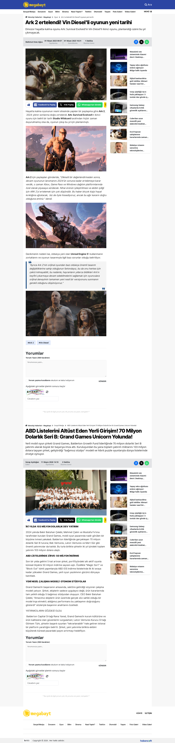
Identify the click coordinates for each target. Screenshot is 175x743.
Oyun (50, 12)
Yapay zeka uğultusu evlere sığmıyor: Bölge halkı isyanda (139, 68)
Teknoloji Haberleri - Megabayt (39, 17)
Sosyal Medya (29, 12)
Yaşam (107, 12)
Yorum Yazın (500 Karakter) (38, 357)
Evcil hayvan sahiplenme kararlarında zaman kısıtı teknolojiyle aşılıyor (138, 135)
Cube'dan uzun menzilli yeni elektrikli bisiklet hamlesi (137, 121)
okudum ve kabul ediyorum (51, 380)
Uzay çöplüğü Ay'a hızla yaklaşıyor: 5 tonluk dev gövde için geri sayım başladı (139, 94)
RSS (27, 740)
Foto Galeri (117, 12)
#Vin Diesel (44, 342)
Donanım (42, 12)
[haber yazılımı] (146, 740)
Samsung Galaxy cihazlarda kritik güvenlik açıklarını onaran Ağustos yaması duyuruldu (138, 108)
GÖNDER (102, 381)
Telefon (88, 12)
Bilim (57, 12)
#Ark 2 (31, 342)
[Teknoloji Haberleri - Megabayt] (37, 713)
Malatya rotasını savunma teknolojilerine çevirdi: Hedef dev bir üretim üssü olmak (139, 148)
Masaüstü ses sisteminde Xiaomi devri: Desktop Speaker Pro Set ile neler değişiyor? (138, 54)
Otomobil (98, 12)
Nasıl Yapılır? (77, 12)
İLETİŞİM (148, 713)
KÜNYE (139, 713)
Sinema (65, 12)
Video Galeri (130, 12)
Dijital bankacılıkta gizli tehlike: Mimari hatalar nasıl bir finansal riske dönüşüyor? (138, 81)
